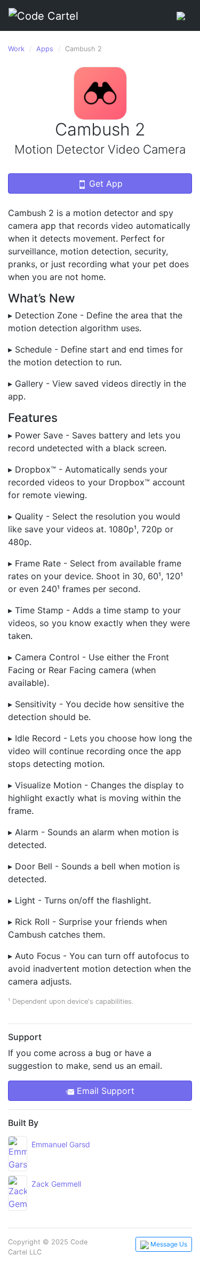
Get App (104, 183)
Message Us (168, 1244)
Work (16, 49)
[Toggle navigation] (180, 15)
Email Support (104, 1090)
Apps (44, 49)
